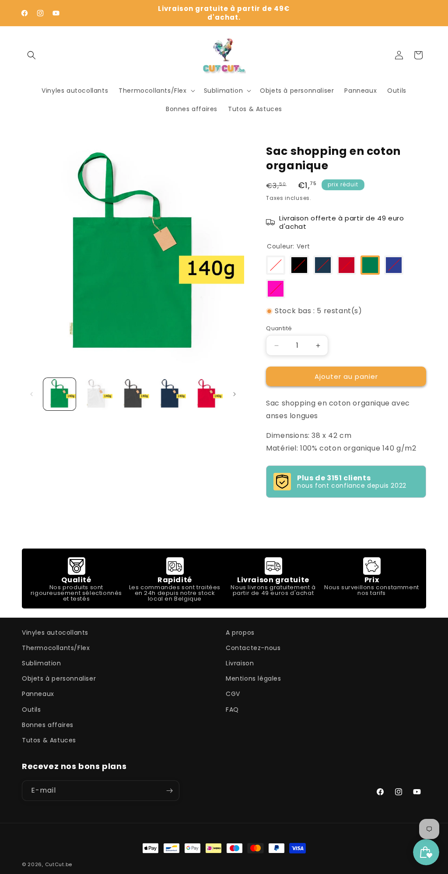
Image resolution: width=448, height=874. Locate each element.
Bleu (393, 265)
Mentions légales (253, 678)
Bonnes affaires (48, 724)
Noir (299, 265)
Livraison (240, 663)
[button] (31, 55)
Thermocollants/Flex (56, 647)
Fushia (275, 288)
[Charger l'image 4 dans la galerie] (170, 394)
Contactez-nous (253, 647)
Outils (31, 709)
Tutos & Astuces (49, 740)
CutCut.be (58, 864)
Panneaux (38, 693)
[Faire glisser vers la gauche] (31, 394)
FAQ (232, 709)
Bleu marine (322, 265)
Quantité (279, 328)
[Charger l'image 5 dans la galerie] (206, 394)
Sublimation (41, 663)
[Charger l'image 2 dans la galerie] (96, 394)
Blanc (275, 265)
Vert (370, 265)
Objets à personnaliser (59, 678)
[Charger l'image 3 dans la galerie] (133, 394)
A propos (240, 632)
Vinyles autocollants (55, 632)
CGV (233, 693)
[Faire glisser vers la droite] (234, 394)
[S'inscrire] (169, 790)
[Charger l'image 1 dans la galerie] (59, 394)
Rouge (346, 265)
